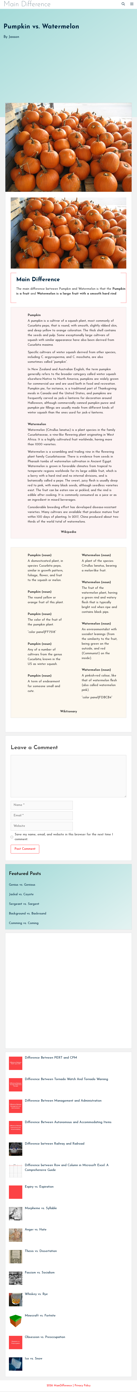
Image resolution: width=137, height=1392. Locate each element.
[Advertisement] (68, 67)
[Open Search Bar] (123, 4)
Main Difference (27, 4)
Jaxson (14, 37)
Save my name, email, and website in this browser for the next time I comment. (64, 837)
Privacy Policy (82, 1385)
